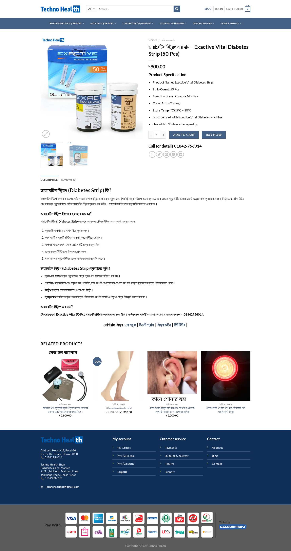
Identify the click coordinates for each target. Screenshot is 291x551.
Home (152, 40)
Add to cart (184, 134)
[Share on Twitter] (159, 154)
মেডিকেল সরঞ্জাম (168, 40)
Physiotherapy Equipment (66, 23)
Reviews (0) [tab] (69, 179)
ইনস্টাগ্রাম (146, 324)
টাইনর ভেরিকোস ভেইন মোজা (119, 408)
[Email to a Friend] (166, 154)
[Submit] (177, 9)
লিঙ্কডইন (164, 324)
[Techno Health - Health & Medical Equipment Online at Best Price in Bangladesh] (60, 8)
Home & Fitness (230, 23)
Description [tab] (49, 179)
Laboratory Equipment (137, 23)
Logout (122, 471)
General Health (202, 23)
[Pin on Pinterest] (173, 154)
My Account (125, 463)
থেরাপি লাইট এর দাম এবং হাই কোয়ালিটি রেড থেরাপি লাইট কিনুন (225, 409)
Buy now (214, 134)
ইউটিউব (179, 324)
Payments (171, 447)
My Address (125, 455)
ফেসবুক (131, 324)
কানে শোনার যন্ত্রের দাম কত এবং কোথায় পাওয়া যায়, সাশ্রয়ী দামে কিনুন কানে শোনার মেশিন (172, 409)
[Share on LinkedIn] (180, 154)
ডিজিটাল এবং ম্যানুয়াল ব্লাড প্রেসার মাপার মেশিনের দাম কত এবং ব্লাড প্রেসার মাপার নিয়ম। (65, 409)
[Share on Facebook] (152, 154)
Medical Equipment (102, 23)
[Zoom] (46, 134)
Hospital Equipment (172, 23)
